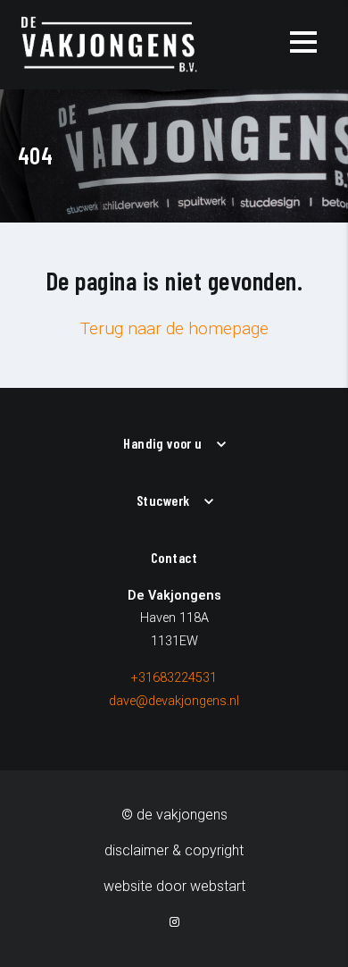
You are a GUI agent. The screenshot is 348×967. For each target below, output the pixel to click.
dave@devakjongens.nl (174, 701)
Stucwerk (163, 500)
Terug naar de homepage (174, 328)
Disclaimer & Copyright (174, 850)
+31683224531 (174, 677)
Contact (174, 557)
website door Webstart (174, 886)
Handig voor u (163, 442)
